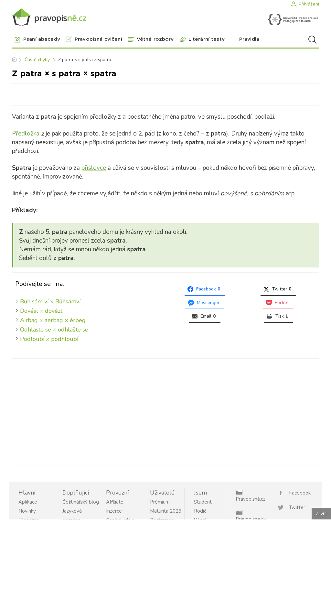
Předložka (25, 133)
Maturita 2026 (165, 511)
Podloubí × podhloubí (49, 339)
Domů (14, 60)
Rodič (200, 511)
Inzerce (114, 511)
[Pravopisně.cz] (49, 17)
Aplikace (27, 502)
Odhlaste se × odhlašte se (54, 329)
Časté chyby (37, 60)
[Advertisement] (165, 410)
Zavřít (321, 514)
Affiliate (114, 502)
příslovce (93, 168)
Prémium (160, 502)
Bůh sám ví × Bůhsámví (50, 301)
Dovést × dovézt (41, 311)
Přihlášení (308, 4)
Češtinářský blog (80, 502)
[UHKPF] (293, 19)
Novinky (27, 511)
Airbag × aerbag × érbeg (53, 320)
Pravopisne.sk (251, 519)
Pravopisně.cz (250, 499)
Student (203, 502)
